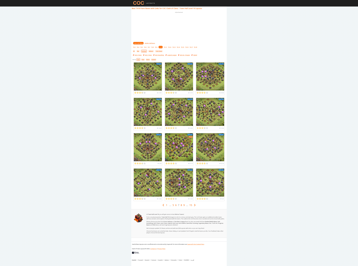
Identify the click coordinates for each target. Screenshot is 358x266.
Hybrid (195, 55)
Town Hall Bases (138, 43)
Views (143, 59)
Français (153, 260)
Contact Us (153, 249)
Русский (140, 260)
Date (138, 59)
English (134, 260)
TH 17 (191, 47)
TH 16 (186, 47)
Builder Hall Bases (150, 43)
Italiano (167, 260)
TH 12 (169, 47)
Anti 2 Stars (138, 55)
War (138, 51)
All (134, 51)
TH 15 (182, 47)
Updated (153, 59)
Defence (151, 51)
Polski (180, 260)
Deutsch (147, 260)
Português (174, 260)
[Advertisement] (179, 26)
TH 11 (165, 47)
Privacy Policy (161, 249)
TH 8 (152, 47)
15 (190, 205)
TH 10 (160, 47)
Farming (144, 51)
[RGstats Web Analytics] (135, 253)
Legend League (172, 55)
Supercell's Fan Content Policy (195, 244)
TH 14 (178, 47)
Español (160, 260)
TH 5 (141, 47)
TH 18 (195, 47)
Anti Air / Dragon (185, 55)
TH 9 (156, 47)
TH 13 (174, 47)
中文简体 (186, 260)
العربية (192, 260)
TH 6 (145, 47)
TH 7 (149, 47)
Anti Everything (159, 55)
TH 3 (134, 47)
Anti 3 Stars (148, 55)
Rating (148, 59)
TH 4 (138, 47)
